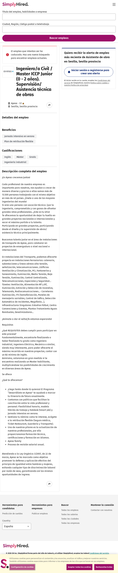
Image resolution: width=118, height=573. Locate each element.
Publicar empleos (40, 513)
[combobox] (59, 17)
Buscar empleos (59, 38)
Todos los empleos (69, 510)
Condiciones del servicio (99, 553)
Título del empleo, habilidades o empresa (24, 11)
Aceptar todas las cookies (79, 567)
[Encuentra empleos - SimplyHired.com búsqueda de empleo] (15, 4)
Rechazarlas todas (104, 567)
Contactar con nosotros (101, 510)
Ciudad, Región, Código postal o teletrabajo (25, 24)
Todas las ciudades (70, 519)
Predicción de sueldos (12, 513)
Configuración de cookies (22, 567)
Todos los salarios (69, 514)
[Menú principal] (114, 4)
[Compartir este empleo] (49, 105)
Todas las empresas (70, 523)
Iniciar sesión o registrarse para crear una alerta (90, 72)
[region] (59, 563)
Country (6, 520)
